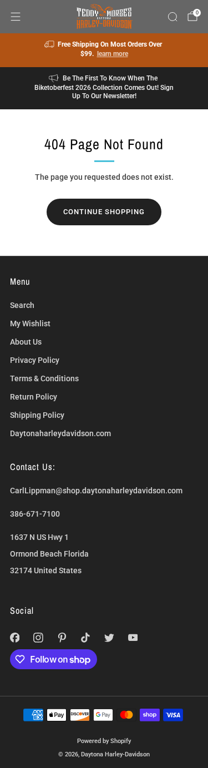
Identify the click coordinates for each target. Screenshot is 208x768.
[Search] (172, 16)
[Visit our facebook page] (15, 638)
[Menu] (15, 16)
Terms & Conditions (44, 378)
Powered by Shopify (104, 741)
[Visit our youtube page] (133, 638)
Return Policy (33, 396)
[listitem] (104, 50)
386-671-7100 (35, 513)
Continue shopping (104, 212)
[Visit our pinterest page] (62, 638)
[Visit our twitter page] (109, 638)
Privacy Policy (34, 360)
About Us (26, 341)
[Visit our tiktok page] (86, 638)
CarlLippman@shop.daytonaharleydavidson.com (96, 490)
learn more (112, 54)
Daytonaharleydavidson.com (60, 433)
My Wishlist (30, 323)
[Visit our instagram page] (38, 638)
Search (22, 305)
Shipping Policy (37, 415)
